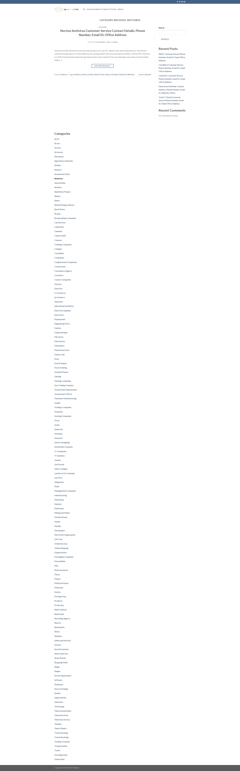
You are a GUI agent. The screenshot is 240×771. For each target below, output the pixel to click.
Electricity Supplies (62, 310)
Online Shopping (61, 548)
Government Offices (63, 394)
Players (57, 579)
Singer (57, 667)
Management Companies (65, 491)
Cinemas (58, 240)
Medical (58, 504)
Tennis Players (60, 728)
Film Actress (59, 341)
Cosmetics (59, 275)
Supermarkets (60, 697)
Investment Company (63, 447)
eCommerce (59, 297)
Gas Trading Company (64, 385)
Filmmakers (59, 345)
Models (57, 526)
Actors (57, 143)
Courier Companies (62, 279)
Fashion (57, 328)
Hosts (57, 420)
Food (56, 359)
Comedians (59, 253)
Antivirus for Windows (127, 75)
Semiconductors (61, 653)
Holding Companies (62, 407)
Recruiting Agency (62, 618)
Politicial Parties (61, 583)
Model (57, 521)
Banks (57, 200)
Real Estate (59, 614)
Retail (56, 631)
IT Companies (60, 451)
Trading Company (62, 741)
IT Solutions (59, 455)
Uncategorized (60, 755)
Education (58, 301)
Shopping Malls (61, 662)
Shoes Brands (60, 658)
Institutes (58, 433)
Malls (56, 486)
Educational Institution (64, 306)
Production (59, 605)
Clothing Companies (63, 244)
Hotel (56, 425)
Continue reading (103, 66)
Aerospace (59, 156)
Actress (57, 148)
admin (115, 42)
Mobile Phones (60, 517)
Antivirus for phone (111, 75)
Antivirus (103, 27)
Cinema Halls (60, 235)
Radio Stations (60, 609)
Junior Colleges (61, 469)
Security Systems (61, 649)
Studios (57, 693)
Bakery (57, 196)
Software (58, 680)
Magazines (59, 482)
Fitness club (59, 354)
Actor (56, 139)
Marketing (59, 499)
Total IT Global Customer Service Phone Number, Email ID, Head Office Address (171, 100)
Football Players (61, 372)
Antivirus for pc (99, 75)
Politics (57, 592)
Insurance (58, 438)
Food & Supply (60, 363)
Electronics (59, 315)
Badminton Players (62, 192)
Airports (58, 170)
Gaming (57, 376)
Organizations (60, 552)
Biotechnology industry (64, 205)
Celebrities (59, 227)
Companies (59, 257)
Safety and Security (62, 640)
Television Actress (62, 719)
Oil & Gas (58, 539)
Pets (56, 565)
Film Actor (59, 337)
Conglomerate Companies (65, 262)
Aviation (58, 187)
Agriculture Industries (63, 161)
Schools (57, 645)
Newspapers (59, 530)
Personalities (60, 561)
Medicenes (59, 508)
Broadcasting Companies (65, 218)
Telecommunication (62, 711)
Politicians (58, 587)
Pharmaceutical (61, 570)
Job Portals (59, 464)
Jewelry (57, 460)
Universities (59, 759)
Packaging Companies (64, 557)
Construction (60, 266)
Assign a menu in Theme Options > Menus (105, 9)
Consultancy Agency (63, 271)
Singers (57, 671)
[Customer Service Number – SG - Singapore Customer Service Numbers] (66, 9)
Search (161, 28)
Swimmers (58, 702)
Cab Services (60, 222)
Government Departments (65, 389)
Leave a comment (145, 75)
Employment (59, 319)
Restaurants (59, 627)
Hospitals (58, 411)
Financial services (61, 350)
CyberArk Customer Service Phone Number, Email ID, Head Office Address (172, 78)
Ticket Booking (61, 733)
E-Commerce (60, 293)
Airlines (57, 165)
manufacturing (60, 495)
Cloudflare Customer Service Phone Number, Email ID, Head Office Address (172, 68)
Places (57, 574)
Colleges (58, 249)
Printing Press (60, 596)
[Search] (84, 9)
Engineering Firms (62, 323)
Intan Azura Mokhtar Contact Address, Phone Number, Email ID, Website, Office (172, 89)
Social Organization (62, 675)
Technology (59, 706)
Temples (58, 724)
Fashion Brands (61, 332)
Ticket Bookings (61, 737)
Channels (58, 231)
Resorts (57, 623)
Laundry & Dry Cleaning (64, 473)
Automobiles (60, 183)
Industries (58, 429)
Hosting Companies (62, 416)
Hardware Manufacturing (65, 398)
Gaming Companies (62, 381)
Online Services (61, 543)
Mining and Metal (62, 513)
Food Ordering (60, 367)
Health (57, 403)
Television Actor (61, 715)
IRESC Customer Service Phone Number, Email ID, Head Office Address (172, 57)
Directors (58, 288)
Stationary (58, 684)
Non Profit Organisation (64, 535)
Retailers (58, 636)
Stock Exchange (61, 689)
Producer (58, 601)
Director (58, 284)
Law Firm (58, 477)
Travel (57, 750)
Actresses (58, 152)
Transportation (60, 746)
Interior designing (62, 442)
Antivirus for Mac (87, 75)
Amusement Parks (62, 174)
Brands (57, 214)
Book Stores (59, 209)
